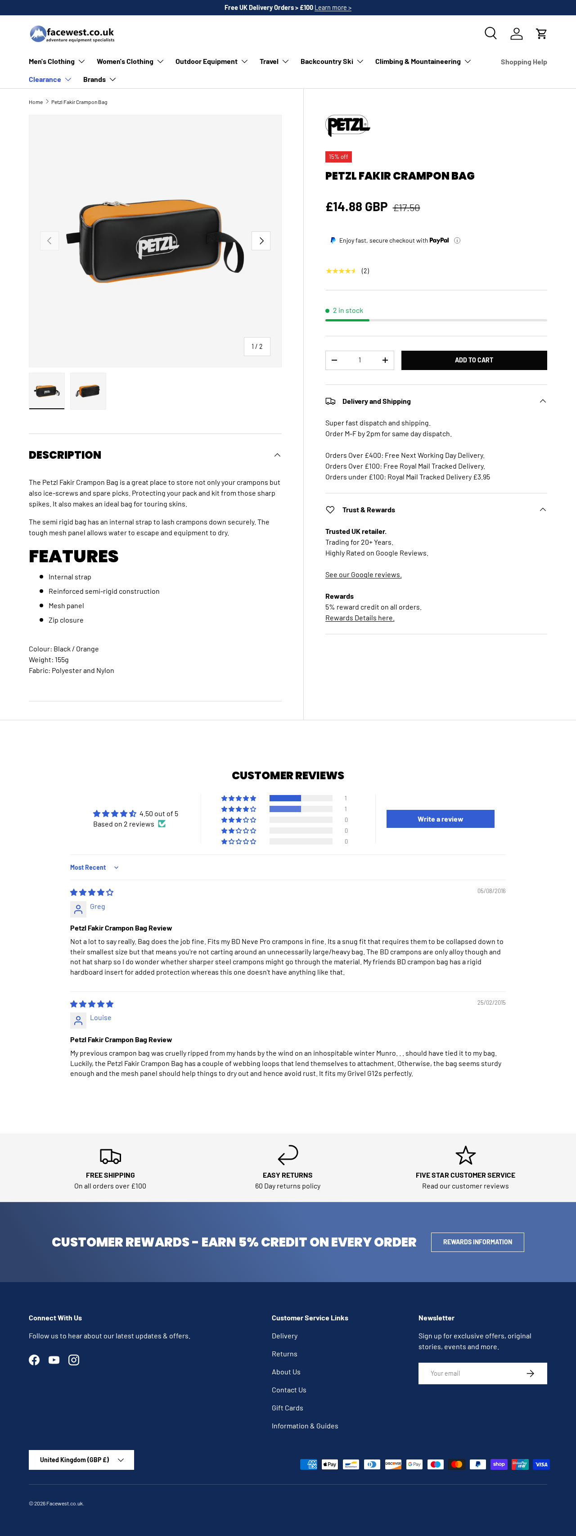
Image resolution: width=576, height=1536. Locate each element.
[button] (542, 34)
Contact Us (289, 1389)
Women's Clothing (125, 61)
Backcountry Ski (327, 61)
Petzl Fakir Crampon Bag (79, 102)
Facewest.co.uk (64, 1503)
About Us (286, 1371)
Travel (269, 61)
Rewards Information (477, 1242)
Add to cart (474, 360)
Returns (284, 1353)
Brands (94, 79)
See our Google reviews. (363, 574)
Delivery (284, 1335)
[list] (155, 241)
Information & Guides (305, 1425)
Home (36, 102)
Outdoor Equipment (207, 61)
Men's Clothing (52, 61)
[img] (91, 892)
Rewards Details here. (360, 617)
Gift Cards (287, 1407)
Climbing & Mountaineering (418, 61)
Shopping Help (524, 61)
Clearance (45, 79)
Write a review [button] (441, 818)
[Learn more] (457, 240)
